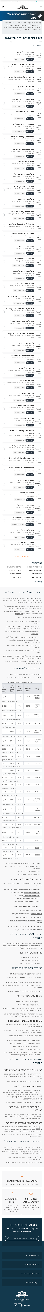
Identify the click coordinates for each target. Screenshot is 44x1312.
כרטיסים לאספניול (15, 574)
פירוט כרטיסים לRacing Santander (12, 804)
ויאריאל (37, 855)
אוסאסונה (37, 792)
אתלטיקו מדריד (37, 715)
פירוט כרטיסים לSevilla (8, 844)
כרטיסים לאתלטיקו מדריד (34, 570)
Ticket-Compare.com (29, 1273)
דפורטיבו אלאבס (37, 697)
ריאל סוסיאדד (37, 832)
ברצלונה (37, 763)
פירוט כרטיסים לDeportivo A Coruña (12, 736)
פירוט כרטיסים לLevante (8, 781)
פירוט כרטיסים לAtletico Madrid (11, 720)
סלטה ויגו (37, 723)
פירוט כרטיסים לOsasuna (9, 795)
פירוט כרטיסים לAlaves (8, 701)
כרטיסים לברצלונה (36, 577)
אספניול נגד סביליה (18, 977)
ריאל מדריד (13, 612)
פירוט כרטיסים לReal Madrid (10, 828)
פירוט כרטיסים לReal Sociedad (10, 837)
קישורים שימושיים (31, 1282)
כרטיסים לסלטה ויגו (15, 570)
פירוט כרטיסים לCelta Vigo (9, 727)
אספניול (37, 756)
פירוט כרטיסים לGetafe (8, 774)
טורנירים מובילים (31, 1255)
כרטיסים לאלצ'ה (37, 574)
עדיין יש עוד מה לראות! (22, 557)
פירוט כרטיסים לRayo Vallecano (11, 814)
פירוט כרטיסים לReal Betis (9, 821)
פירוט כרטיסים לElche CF (8, 753)
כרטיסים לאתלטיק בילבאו (13, 567)
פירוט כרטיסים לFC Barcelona (10, 767)
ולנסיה (37, 848)
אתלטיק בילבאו (37, 706)
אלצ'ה (37, 749)
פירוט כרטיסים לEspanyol (9, 760)
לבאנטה (37, 777)
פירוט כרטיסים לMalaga (8, 788)
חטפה (37, 770)
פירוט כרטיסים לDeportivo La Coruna (13, 745)
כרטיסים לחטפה (16, 577)
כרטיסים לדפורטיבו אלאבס (34, 567)
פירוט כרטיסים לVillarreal (9, 858)
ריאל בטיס (37, 817)
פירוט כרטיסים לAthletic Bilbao (11, 711)
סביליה (37, 841)
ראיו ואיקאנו (19, 614)
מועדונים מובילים (31, 1264)
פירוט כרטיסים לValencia (8, 851)
